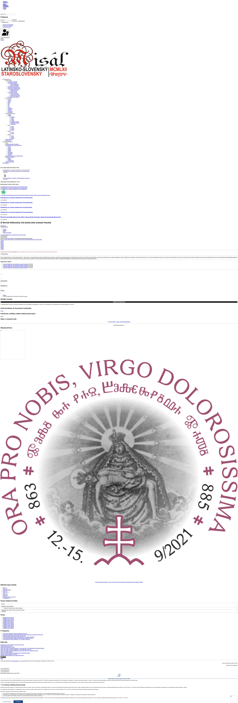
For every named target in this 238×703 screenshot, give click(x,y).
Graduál (9, 148)
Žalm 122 (5, 594)
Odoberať (3, 611)
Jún (8, 105)
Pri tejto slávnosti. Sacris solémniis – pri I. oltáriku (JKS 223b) (16, 639)
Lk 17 (4, 587)
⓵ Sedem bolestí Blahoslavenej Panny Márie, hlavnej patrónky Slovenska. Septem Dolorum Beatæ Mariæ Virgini (30, 217)
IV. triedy (12, 130)
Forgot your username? (8, 25)
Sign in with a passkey (5, 37)
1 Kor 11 (5, 593)
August (9, 107)
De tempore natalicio (12, 83)
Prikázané (12, 117)
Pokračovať (18, 701)
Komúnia (10, 154)
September (10, 108)
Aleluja (9, 150)
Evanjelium (10, 152)
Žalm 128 (5, 595)
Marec (9, 101)
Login (3, 7)
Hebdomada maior (14, 90)
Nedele (9, 114)
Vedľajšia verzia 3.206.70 (8, 617)
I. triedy (12, 118)
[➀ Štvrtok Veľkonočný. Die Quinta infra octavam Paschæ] (13, 235)
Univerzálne (12, 124)
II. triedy (12, 119)
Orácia (9, 158)
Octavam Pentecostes (15, 96)
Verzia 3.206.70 (3, 2)
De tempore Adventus (12, 81)
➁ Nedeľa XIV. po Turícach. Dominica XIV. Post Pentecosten (16, 202)
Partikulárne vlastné (14, 123)
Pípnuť (1, 242)
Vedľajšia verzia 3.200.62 (8, 628)
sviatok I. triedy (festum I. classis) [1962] (12, 239)
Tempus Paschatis (14, 93)
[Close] (0, 288)
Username (14, 19)
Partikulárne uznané (14, 121)
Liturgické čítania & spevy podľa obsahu (14, 156)
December (10, 112)
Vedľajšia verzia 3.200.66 (8, 623)
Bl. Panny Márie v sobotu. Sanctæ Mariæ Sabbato (119, 321)
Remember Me (5, 22)
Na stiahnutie (6, 163)
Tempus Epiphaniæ (14, 85)
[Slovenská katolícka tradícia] (233, 698)
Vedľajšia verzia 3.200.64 (8, 625)
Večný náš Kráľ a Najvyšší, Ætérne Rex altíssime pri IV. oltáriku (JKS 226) (18, 637)
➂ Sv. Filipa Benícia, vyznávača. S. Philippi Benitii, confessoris (16, 178)
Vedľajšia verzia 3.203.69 (8, 618)
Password (14, 21)
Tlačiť (4, 231)
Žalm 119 (5, 592)
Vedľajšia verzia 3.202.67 (8, 622)
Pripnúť (2, 244)
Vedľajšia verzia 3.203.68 (8, 619)
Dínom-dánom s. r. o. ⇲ (17, 661)
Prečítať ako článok (7, 701)
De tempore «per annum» (13, 86)
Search (1, 14)
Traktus (9, 151)
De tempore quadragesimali (14, 88)
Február (9, 100)
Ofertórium (10, 153)
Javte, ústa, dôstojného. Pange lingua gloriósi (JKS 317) (15, 633)
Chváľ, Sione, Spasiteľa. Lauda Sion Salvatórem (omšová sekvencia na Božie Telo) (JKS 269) (23, 634)
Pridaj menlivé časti (9, 161)
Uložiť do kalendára (7, 232)
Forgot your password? (8, 24)
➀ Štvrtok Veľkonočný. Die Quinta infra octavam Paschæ (15, 264)
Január (9, 99)
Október (9, 110)
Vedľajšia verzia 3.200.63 (8, 627)
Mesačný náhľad (9, 139)
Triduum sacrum (13, 91)
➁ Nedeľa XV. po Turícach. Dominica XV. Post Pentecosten (16, 207)
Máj (8, 104)
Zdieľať (2, 240)
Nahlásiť (5, 230)
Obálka (4, 295)
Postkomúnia (11, 160)
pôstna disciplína (6, 590)
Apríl (9, 103)
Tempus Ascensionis (15, 94)
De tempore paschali (12, 92)
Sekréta (9, 159)
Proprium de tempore (9, 238)
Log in (2, 38)
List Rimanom (6, 598)
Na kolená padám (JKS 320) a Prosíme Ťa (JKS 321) (14, 635)
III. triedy (12, 120)
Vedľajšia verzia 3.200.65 (8, 624)
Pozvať (4, 229)
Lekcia (9, 147)
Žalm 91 (5, 591)
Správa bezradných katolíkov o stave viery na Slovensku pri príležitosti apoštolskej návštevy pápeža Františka (119, 582)
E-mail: (3, 604)
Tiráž (3, 8)
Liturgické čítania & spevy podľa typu (13, 145)
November (10, 111)
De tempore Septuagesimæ (14, 87)
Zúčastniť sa (3, 225)
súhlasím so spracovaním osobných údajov (13, 608)
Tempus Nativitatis (14, 84)
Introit (9, 146)
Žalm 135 (5, 588)
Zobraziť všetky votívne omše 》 (119, 325)
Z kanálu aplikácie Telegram (3, 5)
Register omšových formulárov (12, 144)
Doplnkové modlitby (9, 157)
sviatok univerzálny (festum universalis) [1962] (32, 239)
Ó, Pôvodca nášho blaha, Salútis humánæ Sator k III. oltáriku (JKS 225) (18, 638)
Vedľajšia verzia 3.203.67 (8, 621)
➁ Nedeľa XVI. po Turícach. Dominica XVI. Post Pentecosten (16, 212)
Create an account (7, 27)
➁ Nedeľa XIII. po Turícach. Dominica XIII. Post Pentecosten (16, 171)
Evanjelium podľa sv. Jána (8, 597)
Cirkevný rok (8, 140)
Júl (8, 106)
